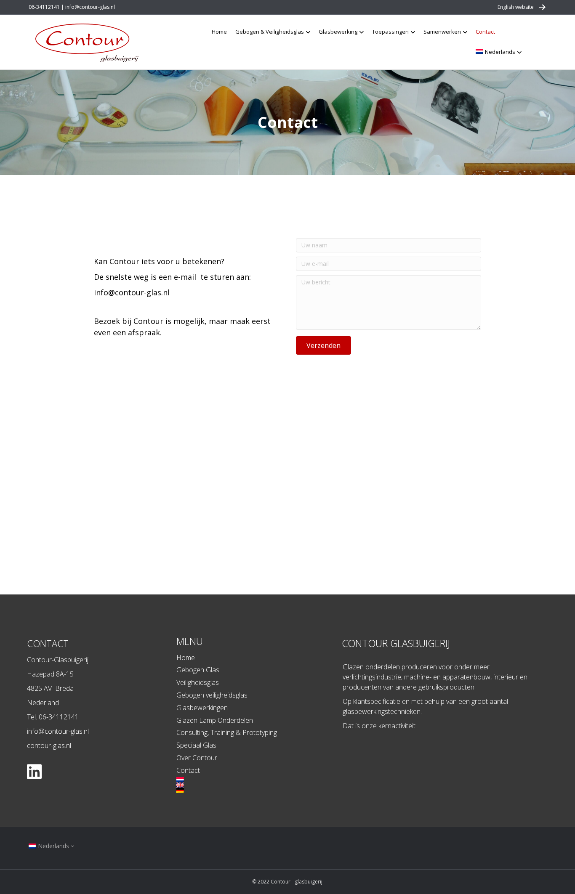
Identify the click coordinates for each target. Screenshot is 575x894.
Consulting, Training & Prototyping (226, 732)
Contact (485, 31)
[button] (323, 345)
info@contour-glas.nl (132, 292)
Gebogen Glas (197, 669)
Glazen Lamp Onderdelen (214, 720)
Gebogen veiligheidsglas (212, 695)
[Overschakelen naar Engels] (255, 785)
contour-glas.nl (49, 745)
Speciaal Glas (196, 745)
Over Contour (196, 757)
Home (219, 31)
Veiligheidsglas (197, 682)
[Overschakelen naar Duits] (255, 790)
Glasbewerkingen (202, 707)
